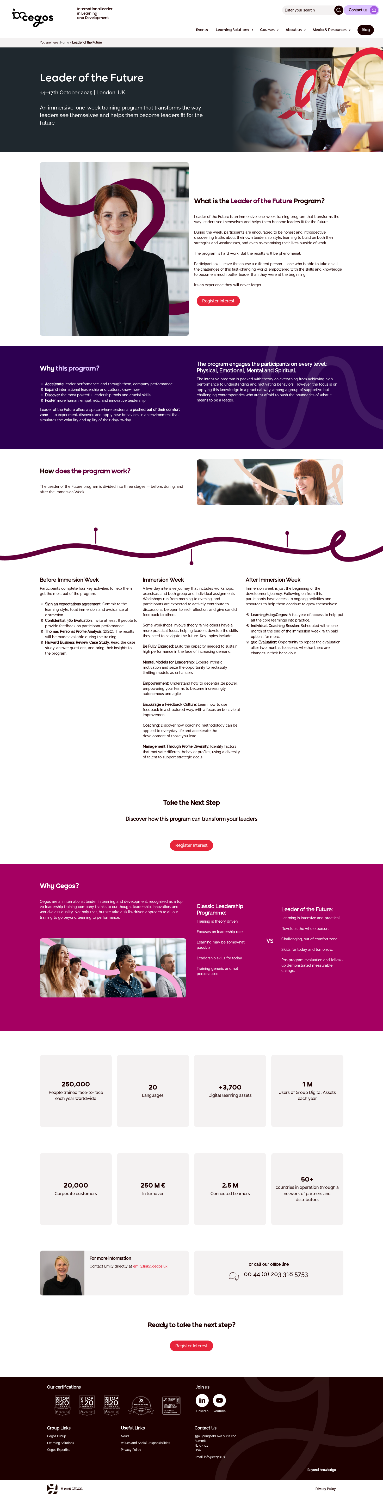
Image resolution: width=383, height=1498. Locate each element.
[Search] (338, 10)
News (125, 1436)
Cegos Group (56, 1436)
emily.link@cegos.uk (150, 1266)
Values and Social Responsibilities (145, 1443)
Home (64, 42)
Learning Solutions (60, 1443)
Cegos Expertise (58, 1450)
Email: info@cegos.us (210, 1457)
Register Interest (218, 301)
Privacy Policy (131, 1450)
